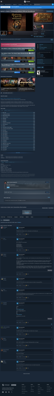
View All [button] (33, 76)
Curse (4, 238)
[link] (24, 61)
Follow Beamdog (11, 184)
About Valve (32, 386)
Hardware (32, 389)
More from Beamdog (12, 182)
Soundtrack (40, 36)
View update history (40, 60)
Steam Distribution (24, 391)
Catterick (4, 254)
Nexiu (4, 289)
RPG (34, 36)
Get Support (49, 389)
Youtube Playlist (21, 310)
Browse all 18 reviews (26, 373)
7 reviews (4, 228)
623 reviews (4, 340)
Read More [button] (50, 270)
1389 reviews (5, 290)
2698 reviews (5, 351)
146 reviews (4, 256)
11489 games (5, 303)
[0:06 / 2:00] (17, 22)
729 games (4, 279)
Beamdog (42, 33)
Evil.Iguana (5, 227)
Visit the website (39, 59)
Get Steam (48, 386)
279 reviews (4, 239)
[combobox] (43, 4)
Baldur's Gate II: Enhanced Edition (47, 23)
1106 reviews (5, 304)
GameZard (5, 302)
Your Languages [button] (6, 220)
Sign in (2, 39)
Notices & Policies (40, 389)
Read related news (40, 62)
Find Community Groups (40, 63)
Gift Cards (23, 393)
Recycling (32, 391)
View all (49, 197)
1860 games (4, 350)
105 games (4, 255)
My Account (48, 391)
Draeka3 (4, 278)
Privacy (39, 386)
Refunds (39, 393)
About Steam (24, 386)
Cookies (39, 391)
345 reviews (4, 280)
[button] (2, 4)
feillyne (4, 338)
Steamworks (24, 389)
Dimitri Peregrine (6, 349)
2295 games (4, 339)
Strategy (37, 36)
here (20, 200)
